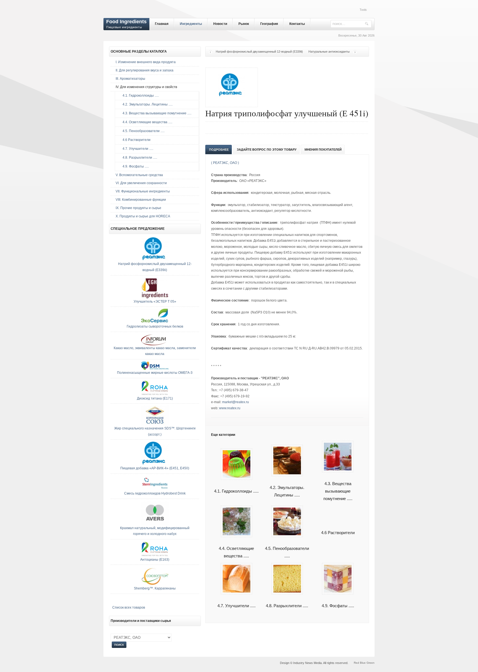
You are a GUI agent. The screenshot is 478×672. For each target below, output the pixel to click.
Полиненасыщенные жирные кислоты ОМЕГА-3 (155, 373)
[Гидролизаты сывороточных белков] (155, 323)
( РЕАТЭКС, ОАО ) (225, 163)
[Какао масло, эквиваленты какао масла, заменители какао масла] (155, 344)
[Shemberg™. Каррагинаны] (155, 584)
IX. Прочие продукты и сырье (138, 208)
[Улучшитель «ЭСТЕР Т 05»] (155, 298)
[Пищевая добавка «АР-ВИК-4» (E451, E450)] (155, 464)
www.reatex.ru (229, 408)
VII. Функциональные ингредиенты (143, 191)
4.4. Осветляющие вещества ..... (236, 552)
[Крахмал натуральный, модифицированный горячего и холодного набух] (155, 524)
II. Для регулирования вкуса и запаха (144, 70)
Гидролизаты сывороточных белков (155, 326)
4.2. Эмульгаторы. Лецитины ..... (146, 104)
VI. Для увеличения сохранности (141, 183)
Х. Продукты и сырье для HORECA (143, 216)
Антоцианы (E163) (154, 560)
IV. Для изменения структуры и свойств (146, 87)
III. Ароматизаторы (130, 79)
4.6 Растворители (338, 532)
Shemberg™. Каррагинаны (155, 588)
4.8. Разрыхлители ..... (138, 157)
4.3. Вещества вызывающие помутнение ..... (337, 491)
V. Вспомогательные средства (139, 175)
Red (356, 662)
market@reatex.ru (235, 402)
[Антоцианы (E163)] (155, 556)
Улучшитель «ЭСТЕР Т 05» (155, 301)
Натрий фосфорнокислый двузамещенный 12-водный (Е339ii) (259, 51)
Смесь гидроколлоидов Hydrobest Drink (155, 493)
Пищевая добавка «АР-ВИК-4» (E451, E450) (154, 468)
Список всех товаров (128, 607)
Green (371, 662)
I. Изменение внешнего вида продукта (146, 62)
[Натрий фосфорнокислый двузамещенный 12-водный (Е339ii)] (155, 260)
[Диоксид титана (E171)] (155, 394)
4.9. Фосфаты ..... (134, 166)
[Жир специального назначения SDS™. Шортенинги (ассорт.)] (155, 424)
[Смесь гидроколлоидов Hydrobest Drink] (155, 489)
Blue (363, 662)
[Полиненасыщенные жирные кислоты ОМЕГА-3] (155, 369)
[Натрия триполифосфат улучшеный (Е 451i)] (231, 100)
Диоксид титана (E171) (155, 398)
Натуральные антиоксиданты (329, 51)
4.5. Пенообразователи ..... (287, 552)
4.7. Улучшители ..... (136, 149)
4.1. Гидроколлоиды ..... (139, 95)
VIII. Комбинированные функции (141, 200)
